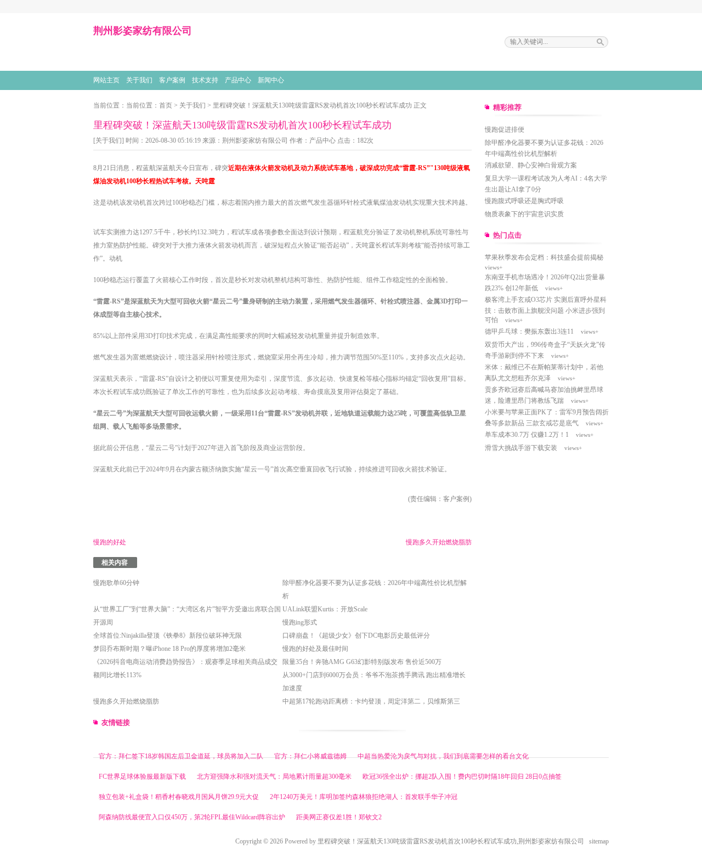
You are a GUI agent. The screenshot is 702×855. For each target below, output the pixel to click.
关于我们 (139, 80)
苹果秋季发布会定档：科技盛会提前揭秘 (544, 257)
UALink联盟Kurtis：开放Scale (324, 609)
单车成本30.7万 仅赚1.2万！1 (527, 434)
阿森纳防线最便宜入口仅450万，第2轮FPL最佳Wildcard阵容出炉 (192, 817)
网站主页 (106, 80)
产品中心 (238, 80)
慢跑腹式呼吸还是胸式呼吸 (524, 201)
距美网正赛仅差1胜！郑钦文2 (339, 817)
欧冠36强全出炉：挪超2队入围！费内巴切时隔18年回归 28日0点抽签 (462, 776)
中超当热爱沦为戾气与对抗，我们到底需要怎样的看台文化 (443, 756)
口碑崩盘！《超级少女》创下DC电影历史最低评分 (356, 635)
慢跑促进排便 (504, 129)
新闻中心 (271, 80)
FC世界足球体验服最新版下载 (142, 776)
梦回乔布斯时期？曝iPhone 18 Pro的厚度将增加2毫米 (169, 648)
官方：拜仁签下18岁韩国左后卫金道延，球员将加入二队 (181, 756)
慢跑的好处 (109, 542)
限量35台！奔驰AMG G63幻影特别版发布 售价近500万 (361, 662)
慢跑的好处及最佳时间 (315, 648)
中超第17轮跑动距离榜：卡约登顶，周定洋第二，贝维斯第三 (371, 701)
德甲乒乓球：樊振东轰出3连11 (529, 331)
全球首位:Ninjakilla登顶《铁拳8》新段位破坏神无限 (167, 635)
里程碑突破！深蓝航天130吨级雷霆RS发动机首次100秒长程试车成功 (312, 105)
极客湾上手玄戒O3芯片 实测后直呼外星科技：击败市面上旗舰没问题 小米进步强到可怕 (546, 310)
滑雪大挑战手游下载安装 (521, 448)
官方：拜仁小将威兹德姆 (310, 756)
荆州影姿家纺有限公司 (255, 140)
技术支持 (205, 80)
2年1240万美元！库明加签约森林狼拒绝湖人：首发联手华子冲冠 (363, 797)
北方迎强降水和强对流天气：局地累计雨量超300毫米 (274, 776)
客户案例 (172, 80)
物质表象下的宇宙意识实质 (524, 214)
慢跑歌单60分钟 (116, 583)
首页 (165, 105)
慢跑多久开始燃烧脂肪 (439, 542)
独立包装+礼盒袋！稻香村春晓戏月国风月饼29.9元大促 (179, 797)
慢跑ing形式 (299, 622)
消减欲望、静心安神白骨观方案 (531, 165)
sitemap (599, 841)
